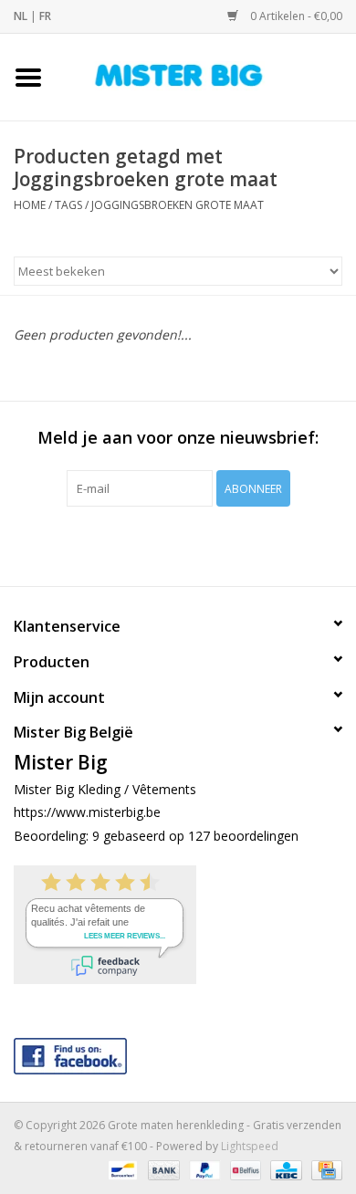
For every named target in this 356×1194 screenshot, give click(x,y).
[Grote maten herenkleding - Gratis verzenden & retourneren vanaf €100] (206, 75)
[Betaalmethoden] (120, 1169)
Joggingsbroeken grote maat (177, 205)
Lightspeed (249, 1146)
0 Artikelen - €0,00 (294, 16)
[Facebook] (178, 1052)
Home (30, 205)
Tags (68, 205)
